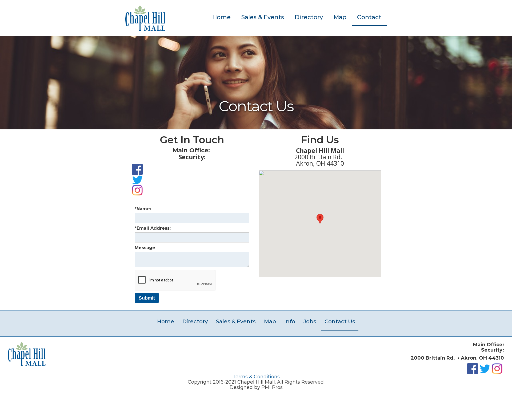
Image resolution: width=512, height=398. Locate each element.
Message (145, 247)
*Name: (143, 208)
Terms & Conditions (256, 377)
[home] (145, 18)
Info (289, 321)
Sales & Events (262, 17)
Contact (369, 17)
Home (221, 17)
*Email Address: (153, 228)
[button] (320, 219)
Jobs (309, 321)
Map (340, 17)
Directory (309, 17)
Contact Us (340, 321)
